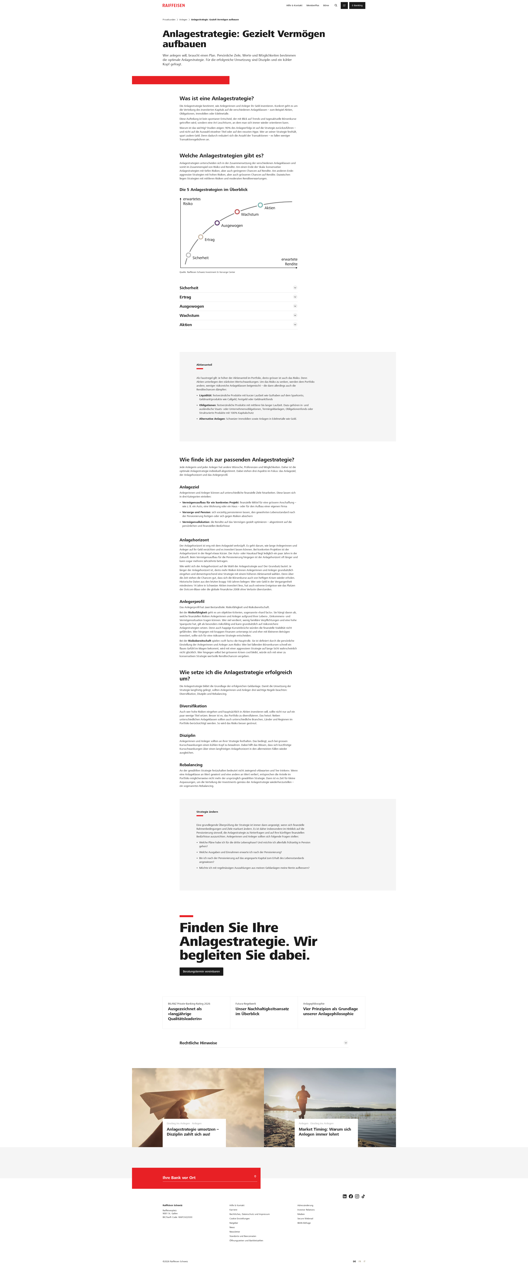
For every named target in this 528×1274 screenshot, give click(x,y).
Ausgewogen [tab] (192, 306)
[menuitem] (294, 5)
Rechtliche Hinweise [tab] (198, 1043)
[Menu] (344, 5)
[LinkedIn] (345, 1196)
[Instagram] (357, 1196)
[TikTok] (363, 1196)
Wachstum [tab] (189, 315)
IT (364, 1261)
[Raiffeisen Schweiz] (174, 5)
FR (360, 1261)
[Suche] (336, 5)
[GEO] (255, 1176)
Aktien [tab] (186, 324)
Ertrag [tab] (186, 297)
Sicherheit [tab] (190, 288)
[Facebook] (351, 1196)
